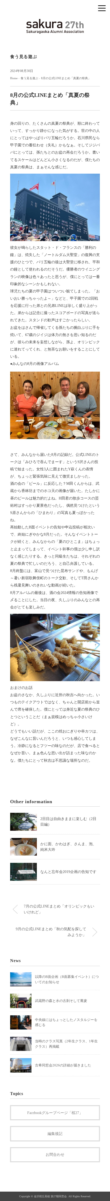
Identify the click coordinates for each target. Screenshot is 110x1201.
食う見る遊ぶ (23, 56)
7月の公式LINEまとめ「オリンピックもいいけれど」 (59, 909)
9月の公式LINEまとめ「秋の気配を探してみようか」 (51, 932)
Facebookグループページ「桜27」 (55, 1113)
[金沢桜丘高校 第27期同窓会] (55, 22)
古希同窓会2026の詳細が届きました (63, 1065)
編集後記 (55, 1134)
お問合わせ (55, 1155)
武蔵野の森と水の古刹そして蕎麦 (61, 1001)
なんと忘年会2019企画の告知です (68, 872)
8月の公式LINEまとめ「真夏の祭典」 (66, 78)
